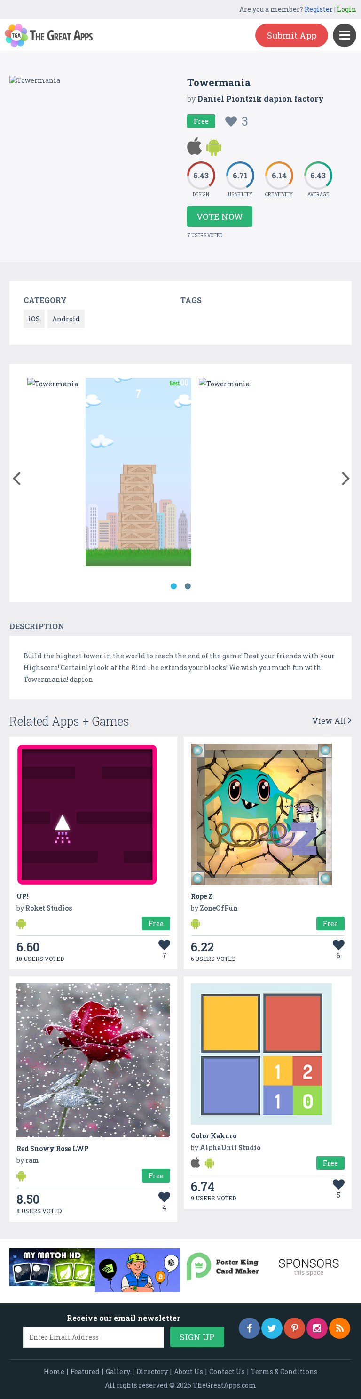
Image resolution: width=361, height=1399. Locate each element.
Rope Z (201, 896)
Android (66, 318)
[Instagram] (317, 1328)
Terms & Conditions (284, 1371)
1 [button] (173, 586)
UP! (22, 896)
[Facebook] (249, 1328)
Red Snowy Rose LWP (52, 1148)
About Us (188, 1371)
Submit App (291, 35)
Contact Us (227, 1371)
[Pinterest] (294, 1328)
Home (54, 1371)
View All (330, 721)
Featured (85, 1371)
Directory (152, 1371)
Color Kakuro (213, 1135)
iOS (34, 318)
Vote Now (219, 216)
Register (319, 9)
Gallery (118, 1371)
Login (346, 9)
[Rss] (339, 1328)
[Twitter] (272, 1328)
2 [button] (187, 586)
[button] (16, 476)
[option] (53, 384)
